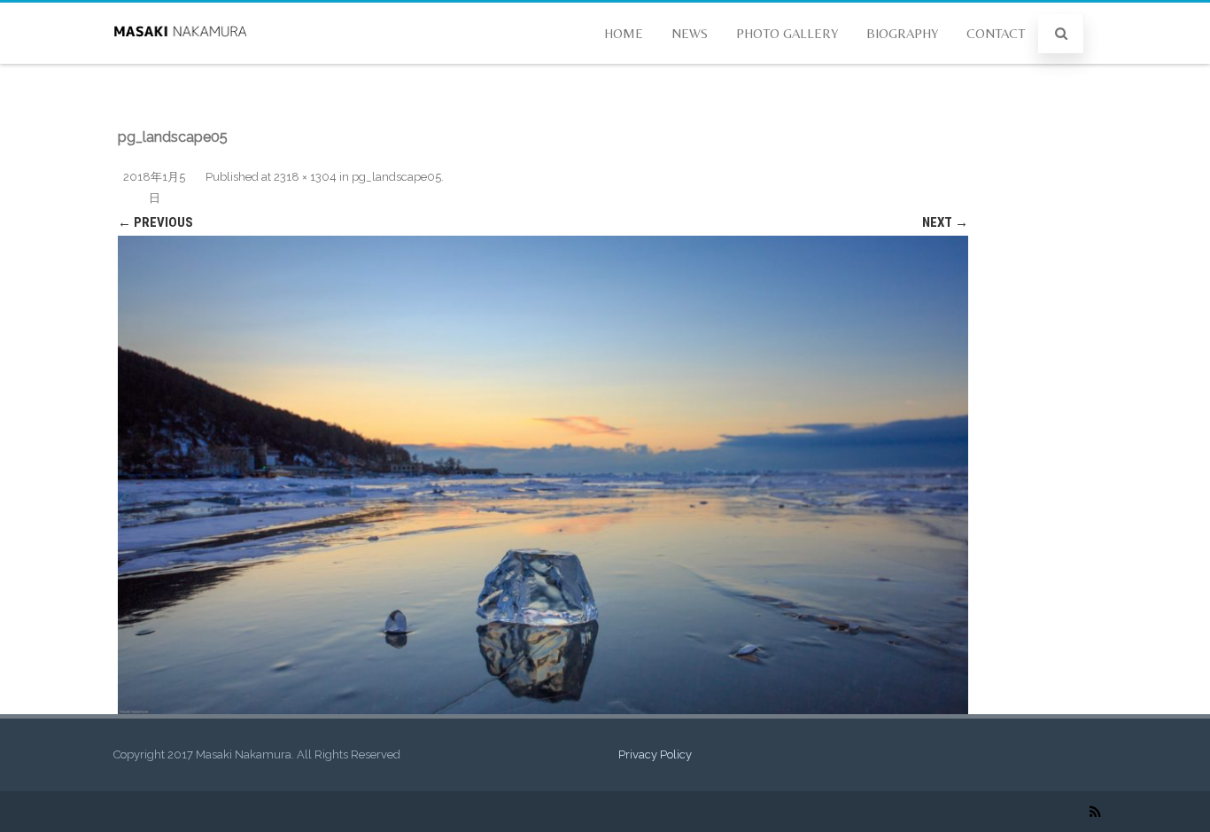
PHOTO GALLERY (787, 33)
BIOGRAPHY (902, 33)
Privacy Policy (655, 754)
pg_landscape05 (396, 176)
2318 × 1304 (305, 176)
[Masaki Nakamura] (179, 58)
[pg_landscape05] (543, 475)
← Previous (155, 222)
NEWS (689, 33)
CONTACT (995, 33)
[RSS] (1095, 812)
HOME (623, 33)
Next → (945, 222)
